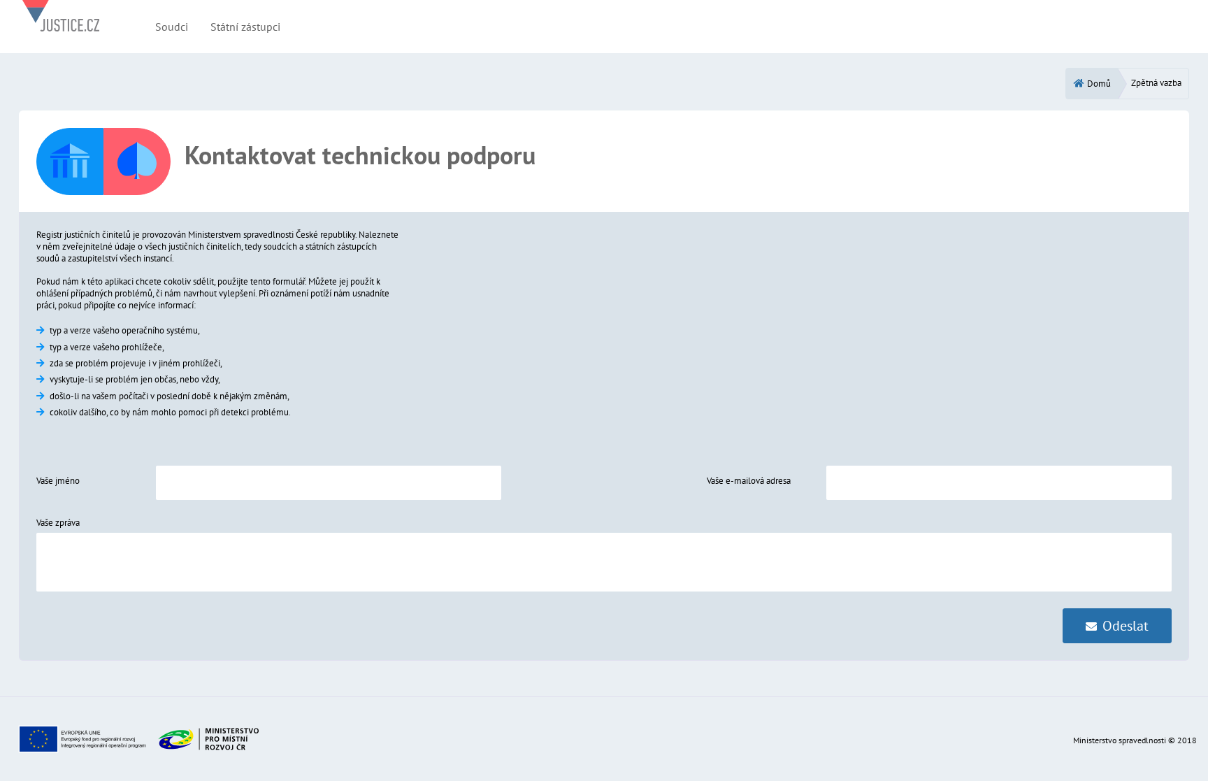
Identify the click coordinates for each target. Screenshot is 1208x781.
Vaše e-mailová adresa (749, 481)
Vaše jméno (58, 481)
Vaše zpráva (58, 522)
